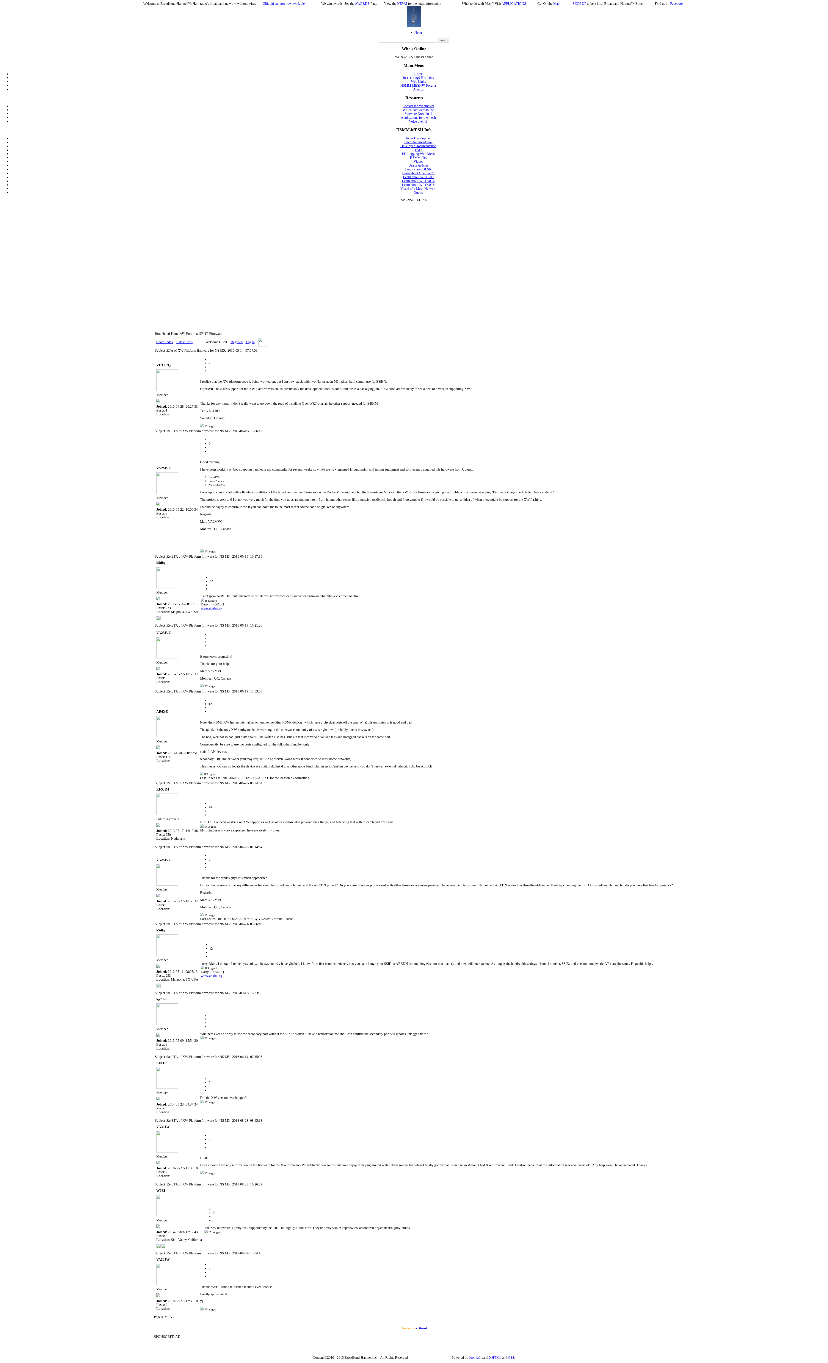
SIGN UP (579, 3)
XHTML (495, 1357)
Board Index (164, 342)
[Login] (250, 342)
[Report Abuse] (210, 359)
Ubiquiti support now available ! (285, 3)
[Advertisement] (414, 266)
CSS (511, 1357)
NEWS (402, 3)
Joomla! (474, 1357)
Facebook (677, 3)
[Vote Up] (210, 371)
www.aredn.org (211, 608)
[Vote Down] (210, 367)
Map (556, 3)
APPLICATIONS (514, 3)
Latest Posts (184, 342)
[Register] (236, 342)
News (418, 32)
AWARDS (362, 3)
